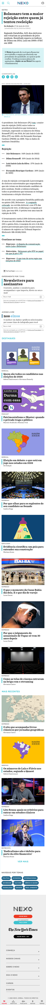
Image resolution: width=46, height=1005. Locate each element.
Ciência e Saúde (31, 883)
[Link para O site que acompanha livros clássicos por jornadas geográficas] (23, 708)
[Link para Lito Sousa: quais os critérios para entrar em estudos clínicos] (23, 791)
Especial (5, 371)
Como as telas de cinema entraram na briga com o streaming (23, 680)
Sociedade (7, 883)
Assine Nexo (23, 916)
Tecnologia (8, 887)
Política (6, 878)
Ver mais (23, 861)
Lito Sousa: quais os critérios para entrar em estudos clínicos (23, 811)
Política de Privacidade (34, 300)
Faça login (23, 922)
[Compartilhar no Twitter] (7, 76)
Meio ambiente (31, 887)
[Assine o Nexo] (4, 1002)
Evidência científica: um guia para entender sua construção (23, 548)
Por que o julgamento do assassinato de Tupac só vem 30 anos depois (21, 636)
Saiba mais (18, 271)
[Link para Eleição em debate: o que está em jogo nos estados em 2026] (23, 442)
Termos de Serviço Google (11, 302)
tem (34, 123)
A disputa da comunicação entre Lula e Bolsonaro (23, 245)
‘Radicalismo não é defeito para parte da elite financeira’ (21, 852)
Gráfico (5, 765)
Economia (17, 878)
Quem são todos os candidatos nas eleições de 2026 (23, 375)
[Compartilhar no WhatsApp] (16, 76)
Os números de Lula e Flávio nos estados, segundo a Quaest (22, 770)
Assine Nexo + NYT (23, 936)
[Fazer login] (42, 3)
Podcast (5, 414)
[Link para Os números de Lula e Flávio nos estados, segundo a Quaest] (23, 750)
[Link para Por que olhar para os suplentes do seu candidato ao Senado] (23, 485)
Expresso (5, 500)
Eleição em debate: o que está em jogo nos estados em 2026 (22, 461)
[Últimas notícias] (32, 1002)
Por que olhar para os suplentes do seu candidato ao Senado (23, 505)
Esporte (19, 887)
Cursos (9, 983)
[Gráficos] (13, 1002)
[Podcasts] (23, 1002)
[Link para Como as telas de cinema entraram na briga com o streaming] (23, 660)
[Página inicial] (23, 3)
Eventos (10, 990)
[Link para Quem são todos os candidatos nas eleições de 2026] (23, 355)
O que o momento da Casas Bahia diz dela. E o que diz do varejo (22, 591)
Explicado (6, 543)
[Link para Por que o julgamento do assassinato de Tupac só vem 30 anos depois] (23, 614)
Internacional (30, 878)
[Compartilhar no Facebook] (3, 76)
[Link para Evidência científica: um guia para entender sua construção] (23, 528)
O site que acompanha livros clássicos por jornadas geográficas (23, 728)
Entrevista (6, 848)
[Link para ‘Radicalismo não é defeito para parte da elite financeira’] (23, 832)
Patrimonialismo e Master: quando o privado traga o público (23, 418)
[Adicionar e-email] (40, 297)
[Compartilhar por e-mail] (12, 76)
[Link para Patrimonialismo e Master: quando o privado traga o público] (23, 398)
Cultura (18, 883)
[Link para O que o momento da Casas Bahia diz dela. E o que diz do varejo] (23, 571)
